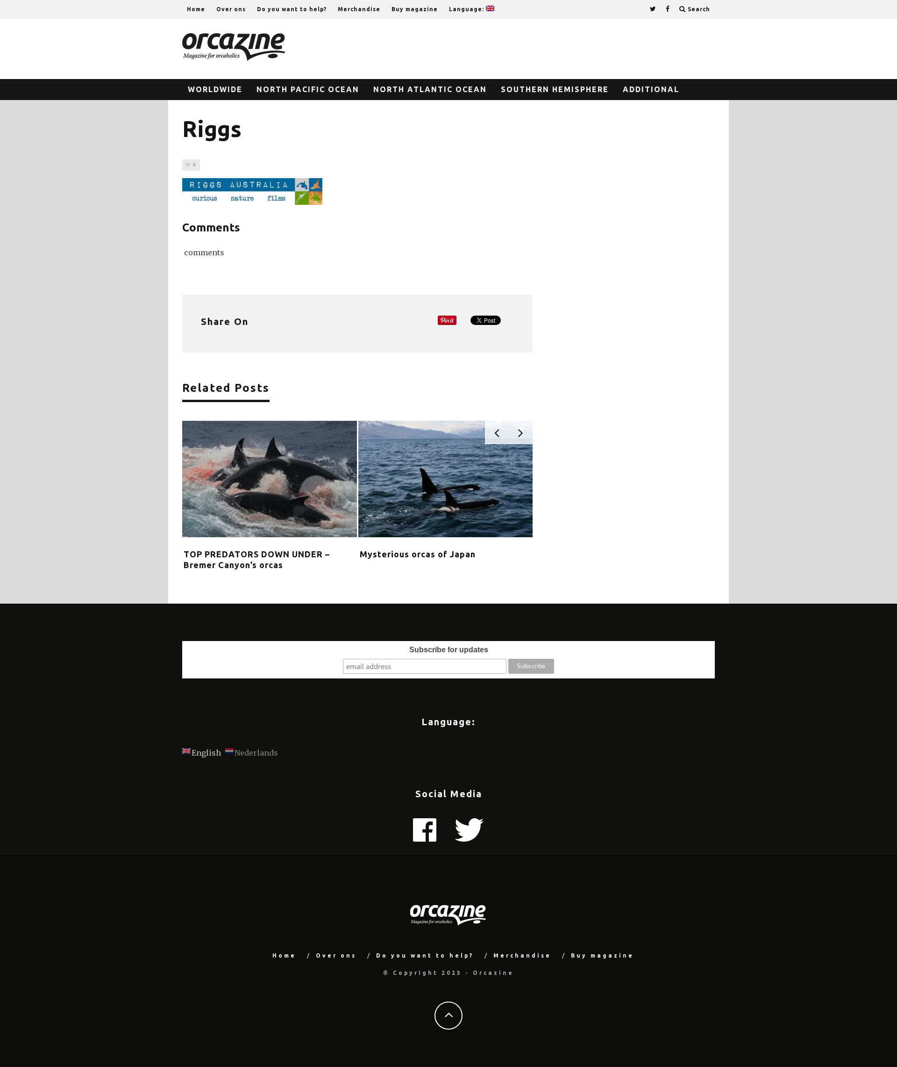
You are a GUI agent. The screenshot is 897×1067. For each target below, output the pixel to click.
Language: (467, 9)
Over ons (231, 9)
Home (196, 9)
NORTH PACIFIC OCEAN (307, 89)
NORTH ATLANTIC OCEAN (430, 89)
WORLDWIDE (215, 89)
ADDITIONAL (651, 89)
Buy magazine (415, 9)
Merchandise (359, 9)
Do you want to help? (292, 9)
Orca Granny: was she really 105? (255, 554)
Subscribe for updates (448, 650)
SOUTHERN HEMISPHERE (555, 89)
